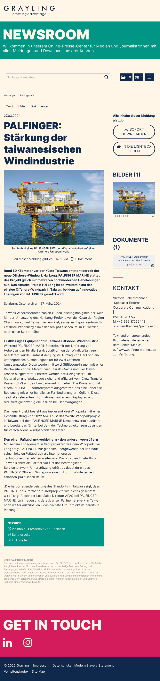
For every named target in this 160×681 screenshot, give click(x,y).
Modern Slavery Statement (94, 665)
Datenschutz (61, 665)
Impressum (41, 665)
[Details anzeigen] (153, 216)
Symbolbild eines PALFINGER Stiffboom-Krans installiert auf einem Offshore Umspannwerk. (54, 250)
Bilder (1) (126, 174)
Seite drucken (22, 534)
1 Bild (64, 259)
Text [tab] (9, 106)
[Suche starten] (106, 76)
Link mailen (20, 540)
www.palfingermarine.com (138, 350)
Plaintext (18, 529)
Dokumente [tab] (39, 106)
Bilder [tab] (22, 106)
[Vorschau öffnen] (54, 207)
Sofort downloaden (134, 131)
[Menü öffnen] (149, 77)
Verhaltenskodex (16, 671)
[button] (126, 77)
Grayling (29, 11)
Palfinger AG (27, 95)
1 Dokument (83, 259)
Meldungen (10, 95)
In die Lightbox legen (137, 148)
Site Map (38, 671)
